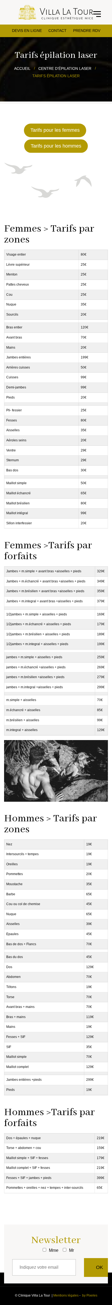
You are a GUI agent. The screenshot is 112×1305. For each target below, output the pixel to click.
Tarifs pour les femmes (55, 130)
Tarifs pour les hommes (56, 146)
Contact (57, 30)
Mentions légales (66, 1295)
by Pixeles (89, 1295)
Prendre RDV (86, 30)
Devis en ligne (27, 30)
